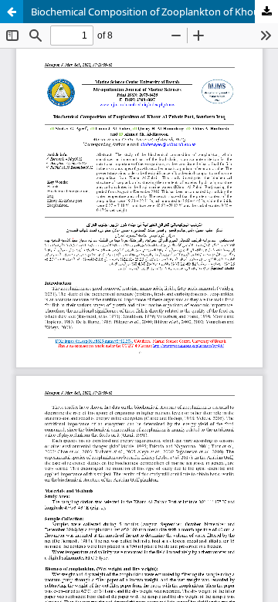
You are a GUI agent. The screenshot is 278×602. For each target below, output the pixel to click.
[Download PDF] (266, 11)
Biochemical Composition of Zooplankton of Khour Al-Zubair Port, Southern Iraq (154, 12)
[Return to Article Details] (11, 11)
